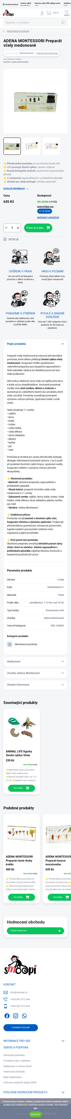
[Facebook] (6, 1015)
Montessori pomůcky (26, 644)
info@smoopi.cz (19, 992)
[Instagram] (15, 1015)
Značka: (15, 62)
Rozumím (35, 1114)
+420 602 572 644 (20, 999)
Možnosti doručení (48, 217)
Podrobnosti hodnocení (47, 53)
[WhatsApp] (24, 1015)
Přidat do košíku (35, 227)
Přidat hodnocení (19, 930)
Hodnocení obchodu (14, 1071)
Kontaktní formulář (21, 1027)
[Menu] (66, 13)
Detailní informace (14, 188)
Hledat (63, 22)
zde (35, 1108)
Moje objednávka (12, 1077)
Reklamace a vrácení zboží (17, 1066)
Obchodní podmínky (14, 1055)
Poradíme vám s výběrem (16, 1060)
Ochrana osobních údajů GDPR (20, 1082)
